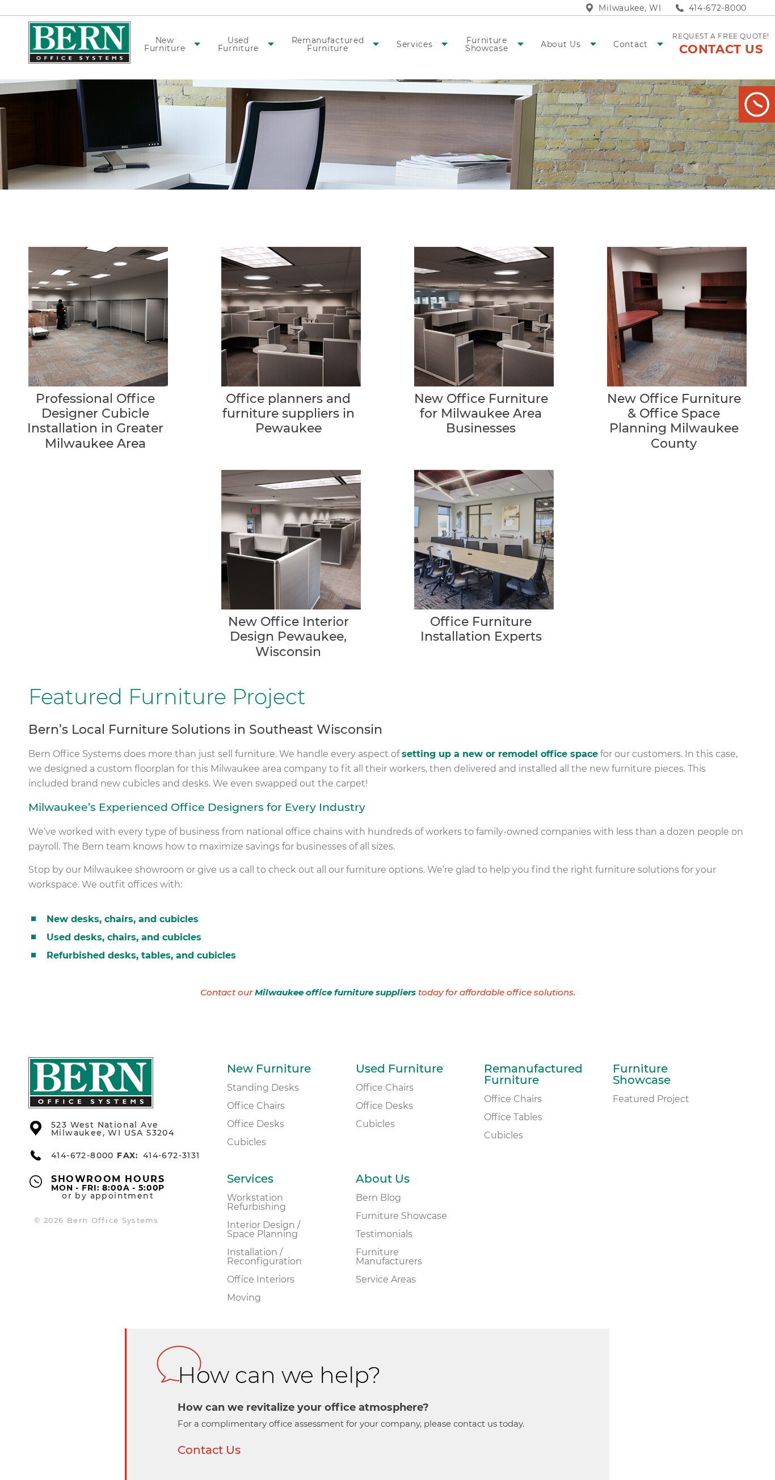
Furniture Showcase (486, 44)
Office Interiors (260, 1279)
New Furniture (164, 44)
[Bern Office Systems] (90, 1105)
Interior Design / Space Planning (263, 1229)
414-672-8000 (718, 8)
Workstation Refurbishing (256, 1202)
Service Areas (386, 1279)
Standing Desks (263, 1087)
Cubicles (246, 1142)
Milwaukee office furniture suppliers (335, 993)
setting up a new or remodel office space (500, 754)
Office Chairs (256, 1105)
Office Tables (513, 1117)
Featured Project (651, 1099)
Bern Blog (378, 1197)
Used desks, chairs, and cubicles (124, 937)
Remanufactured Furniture (328, 44)
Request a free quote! (720, 44)
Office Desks (255, 1124)
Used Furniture (238, 44)
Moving (244, 1297)
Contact (630, 44)
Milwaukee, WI (630, 8)
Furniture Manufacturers (389, 1257)
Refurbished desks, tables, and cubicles (141, 955)
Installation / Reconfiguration (264, 1257)
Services (415, 44)
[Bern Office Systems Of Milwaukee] (79, 43)
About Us (561, 44)
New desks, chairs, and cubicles (123, 919)
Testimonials (384, 1234)
